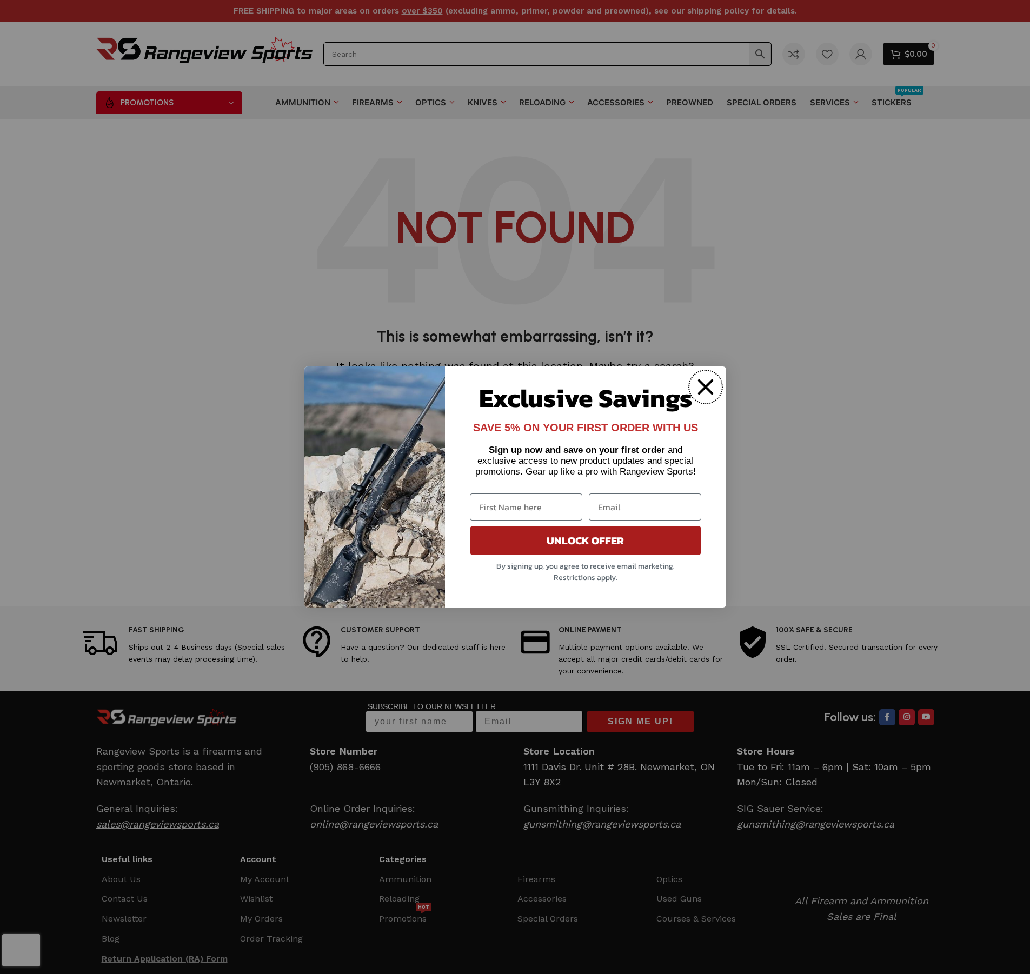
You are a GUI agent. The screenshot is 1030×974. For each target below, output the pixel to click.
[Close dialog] (705, 387)
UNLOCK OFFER (585, 540)
